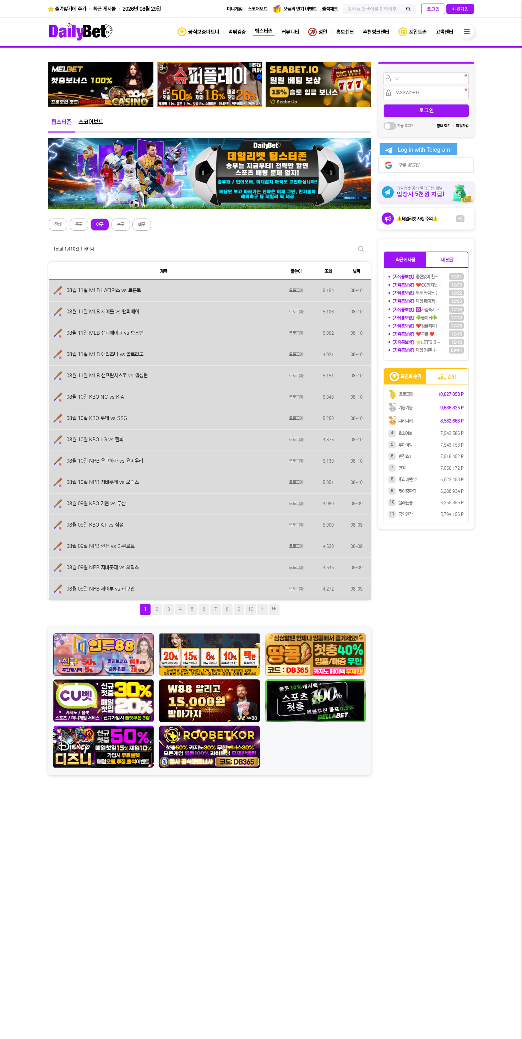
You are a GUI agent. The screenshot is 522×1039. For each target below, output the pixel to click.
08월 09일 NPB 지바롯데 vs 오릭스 (102, 567)
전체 (57, 224)
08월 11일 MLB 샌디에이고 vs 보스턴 (104, 333)
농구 (120, 224)
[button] (405, 259)
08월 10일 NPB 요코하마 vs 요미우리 (104, 461)
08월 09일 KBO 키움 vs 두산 (96, 503)
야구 (99, 224)
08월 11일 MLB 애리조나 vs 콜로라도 (104, 354)
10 (251, 609)
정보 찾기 (444, 126)
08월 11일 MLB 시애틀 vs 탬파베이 (102, 311)
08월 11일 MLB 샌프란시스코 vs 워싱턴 (107, 375)
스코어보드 (90, 122)
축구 (78, 224)
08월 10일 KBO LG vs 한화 (95, 439)
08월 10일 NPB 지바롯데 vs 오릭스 (102, 482)
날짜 (356, 271)
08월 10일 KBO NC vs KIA (95, 397)
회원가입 (462, 126)
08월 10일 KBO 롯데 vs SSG (96, 418)
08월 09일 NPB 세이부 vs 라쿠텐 (100, 589)
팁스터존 (61, 122)
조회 (328, 271)
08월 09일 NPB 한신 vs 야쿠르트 (100, 546)
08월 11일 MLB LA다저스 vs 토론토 (103, 290)
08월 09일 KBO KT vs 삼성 (95, 525)
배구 (141, 224)
